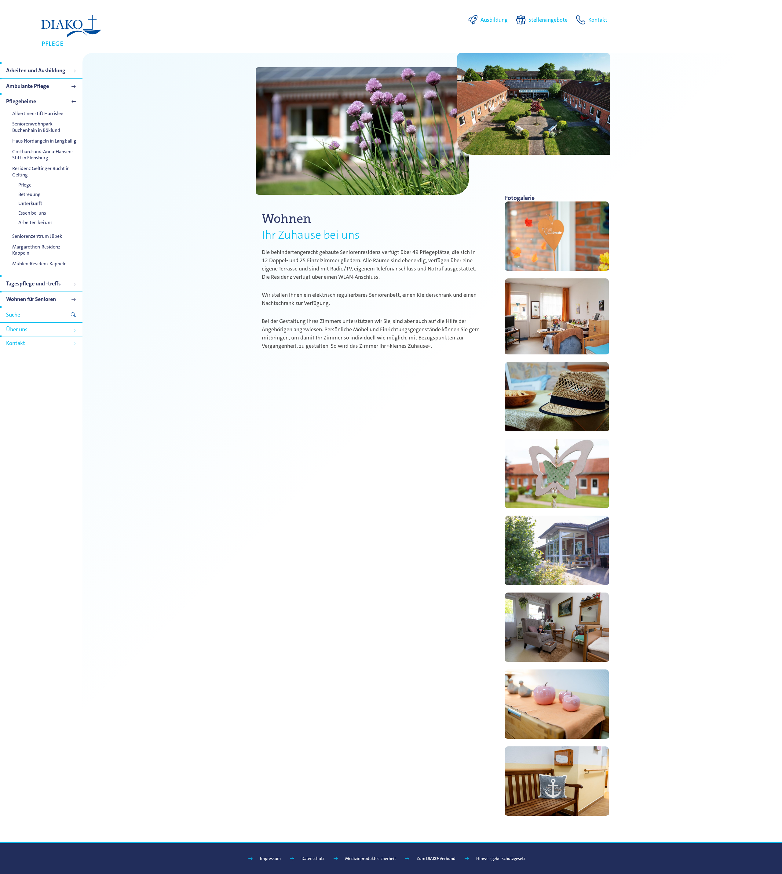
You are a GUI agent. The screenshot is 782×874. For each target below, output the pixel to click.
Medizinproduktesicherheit (370, 858)
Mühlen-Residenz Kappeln (39, 263)
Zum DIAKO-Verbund (436, 858)
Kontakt (15, 343)
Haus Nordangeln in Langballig (44, 141)
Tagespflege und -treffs (33, 283)
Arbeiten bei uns (35, 222)
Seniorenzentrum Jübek (37, 236)
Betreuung (29, 194)
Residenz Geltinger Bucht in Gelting (41, 171)
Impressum (270, 858)
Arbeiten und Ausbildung (35, 70)
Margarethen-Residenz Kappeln (36, 250)
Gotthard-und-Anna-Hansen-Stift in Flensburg (42, 154)
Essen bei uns (32, 213)
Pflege (24, 185)
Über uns (16, 329)
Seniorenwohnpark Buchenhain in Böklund (36, 127)
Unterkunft (30, 203)
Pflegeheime (21, 101)
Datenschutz (312, 858)
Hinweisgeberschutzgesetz (500, 858)
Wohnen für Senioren (31, 299)
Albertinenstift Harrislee (37, 113)
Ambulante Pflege (27, 86)
